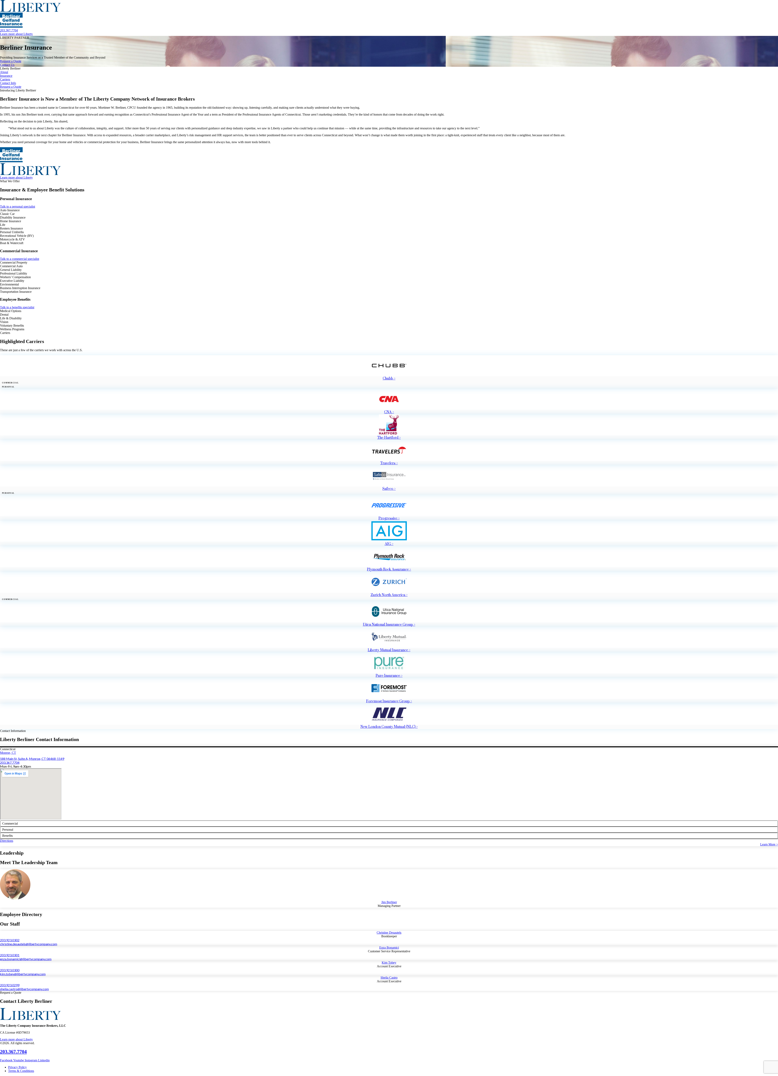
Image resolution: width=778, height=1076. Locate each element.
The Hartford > (389, 438)
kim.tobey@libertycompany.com (23, 974)
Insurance (6, 75)
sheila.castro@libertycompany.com (24, 989)
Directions (6, 840)
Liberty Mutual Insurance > (389, 650)
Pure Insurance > (389, 676)
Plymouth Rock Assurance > (389, 569)
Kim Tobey (389, 962)
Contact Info (8, 83)
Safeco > (389, 489)
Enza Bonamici (389, 947)
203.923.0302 (9, 940)
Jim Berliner (389, 902)
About (4, 72)
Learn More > (769, 844)
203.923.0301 (9, 955)
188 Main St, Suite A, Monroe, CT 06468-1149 (32, 759)
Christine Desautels (389, 932)
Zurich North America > (389, 595)
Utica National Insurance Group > (389, 624)
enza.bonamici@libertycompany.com (25, 959)
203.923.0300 (9, 970)
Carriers (5, 79)
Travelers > (389, 463)
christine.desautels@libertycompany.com (28, 944)
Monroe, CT (8, 752)
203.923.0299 (9, 985)
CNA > (389, 412)
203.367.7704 (9, 762)
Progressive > (389, 518)
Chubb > (389, 378)
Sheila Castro (389, 977)
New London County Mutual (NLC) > (389, 727)
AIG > (389, 544)
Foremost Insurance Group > (389, 701)
